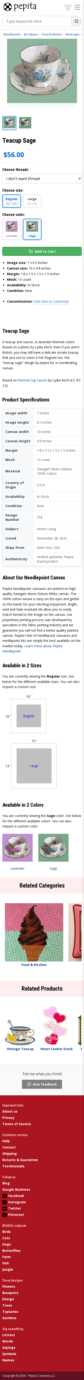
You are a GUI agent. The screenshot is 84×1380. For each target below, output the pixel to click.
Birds (6, 1231)
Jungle (7, 1269)
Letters (8, 1335)
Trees (7, 1305)
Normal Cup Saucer (32, 380)
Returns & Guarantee (20, 1160)
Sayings (8, 1347)
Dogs (6, 1244)
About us (10, 1111)
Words (7, 1341)
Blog (6, 1183)
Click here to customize (51, 301)
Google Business (16, 1189)
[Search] (76, 21)
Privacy (8, 1117)
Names (8, 1360)
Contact (9, 1147)
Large (34, 766)
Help (6, 1141)
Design (8, 1299)
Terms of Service (16, 1124)
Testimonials (13, 1166)
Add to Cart (45, 251)
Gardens (9, 1318)
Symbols (9, 1354)
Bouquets (10, 1292)
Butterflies (11, 1250)
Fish (5, 1263)
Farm (6, 1257)
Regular (29, 716)
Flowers (8, 1286)
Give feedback (45, 1084)
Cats (6, 1238)
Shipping (9, 1153)
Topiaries (10, 1311)
